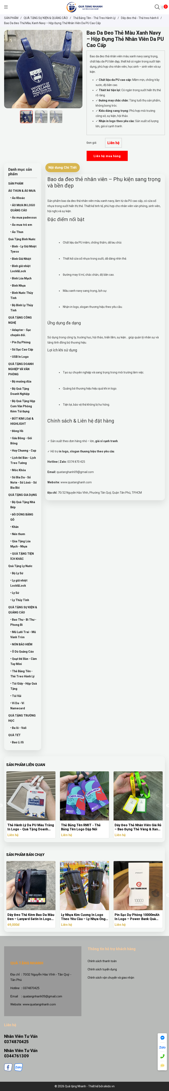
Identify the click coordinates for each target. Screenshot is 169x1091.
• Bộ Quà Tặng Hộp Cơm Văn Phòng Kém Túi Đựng (22, 406)
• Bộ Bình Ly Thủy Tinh (21, 308)
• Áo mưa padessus (23, 217)
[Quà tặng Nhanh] (84, 7)
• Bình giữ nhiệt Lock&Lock (20, 268)
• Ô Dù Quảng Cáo (22, 651)
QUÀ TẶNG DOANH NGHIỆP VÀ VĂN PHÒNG (21, 369)
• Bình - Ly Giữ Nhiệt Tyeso (23, 249)
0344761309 (16, 1055)
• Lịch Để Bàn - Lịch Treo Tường (23, 460)
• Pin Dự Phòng (20, 342)
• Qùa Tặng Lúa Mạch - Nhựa (20, 544)
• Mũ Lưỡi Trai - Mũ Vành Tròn (23, 634)
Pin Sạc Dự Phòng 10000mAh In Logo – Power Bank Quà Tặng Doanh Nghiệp (137, 917)
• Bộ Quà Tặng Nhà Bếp (22, 504)
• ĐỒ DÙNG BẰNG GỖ (21, 517)
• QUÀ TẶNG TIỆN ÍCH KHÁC (22, 556)
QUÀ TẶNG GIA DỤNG (22, 495)
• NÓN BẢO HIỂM (21, 644)
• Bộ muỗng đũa (20, 381)
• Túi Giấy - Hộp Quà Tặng (23, 686)
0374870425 (16, 1041)
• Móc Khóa (18, 470)
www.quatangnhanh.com (39, 1004)
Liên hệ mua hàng (107, 156)
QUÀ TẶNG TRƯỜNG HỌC (22, 718)
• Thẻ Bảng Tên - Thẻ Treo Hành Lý (22, 674)
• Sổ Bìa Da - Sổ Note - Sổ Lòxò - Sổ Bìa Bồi (23, 482)
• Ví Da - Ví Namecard (17, 705)
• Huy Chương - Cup (23, 450)
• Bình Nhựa (18, 285)
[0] (162, 7)
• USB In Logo (19, 356)
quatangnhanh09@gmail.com (42, 996)
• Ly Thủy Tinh (19, 600)
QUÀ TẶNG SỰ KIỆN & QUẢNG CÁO (22, 610)
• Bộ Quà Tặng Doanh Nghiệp (20, 391)
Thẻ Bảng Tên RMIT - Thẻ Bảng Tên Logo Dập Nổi (81, 827)
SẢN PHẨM (15, 183)
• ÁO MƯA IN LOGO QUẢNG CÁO (22, 208)
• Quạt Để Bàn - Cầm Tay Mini (23, 661)
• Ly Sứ (14, 592)
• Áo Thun (16, 232)
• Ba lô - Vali (18, 728)
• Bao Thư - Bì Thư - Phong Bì (23, 622)
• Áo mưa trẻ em (21, 224)
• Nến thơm (17, 534)
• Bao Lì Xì (17, 742)
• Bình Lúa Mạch (21, 278)
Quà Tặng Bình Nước (21, 239)
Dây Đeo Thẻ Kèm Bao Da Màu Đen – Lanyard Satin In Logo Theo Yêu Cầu (30, 917)
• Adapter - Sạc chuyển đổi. (20, 332)
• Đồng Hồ (16, 431)
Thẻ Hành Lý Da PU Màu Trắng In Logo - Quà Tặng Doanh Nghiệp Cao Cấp (30, 827)
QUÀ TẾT (14, 735)
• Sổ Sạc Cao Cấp (21, 349)
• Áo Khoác (17, 198)
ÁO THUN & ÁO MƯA (21, 190)
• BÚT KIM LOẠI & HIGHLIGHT (22, 421)
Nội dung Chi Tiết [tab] (62, 167)
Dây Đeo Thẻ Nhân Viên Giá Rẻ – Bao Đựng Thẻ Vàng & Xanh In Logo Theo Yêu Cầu (138, 827)
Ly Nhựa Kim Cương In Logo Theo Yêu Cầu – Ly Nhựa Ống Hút (83, 917)
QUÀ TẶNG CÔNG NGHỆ (20, 320)
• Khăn (14, 526)
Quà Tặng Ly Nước (20, 566)
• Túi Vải (15, 696)
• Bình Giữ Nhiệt (20, 258)
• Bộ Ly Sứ (16, 573)
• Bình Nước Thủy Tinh (21, 295)
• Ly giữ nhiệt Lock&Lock (18, 583)
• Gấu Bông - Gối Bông (21, 441)
